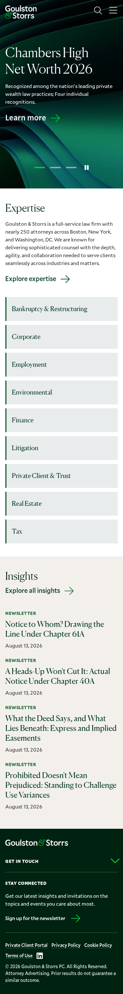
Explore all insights (32, 590)
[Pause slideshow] (86, 167)
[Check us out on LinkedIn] (39, 955)
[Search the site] (98, 10)
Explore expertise (30, 278)
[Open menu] (113, 10)
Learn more (25, 117)
